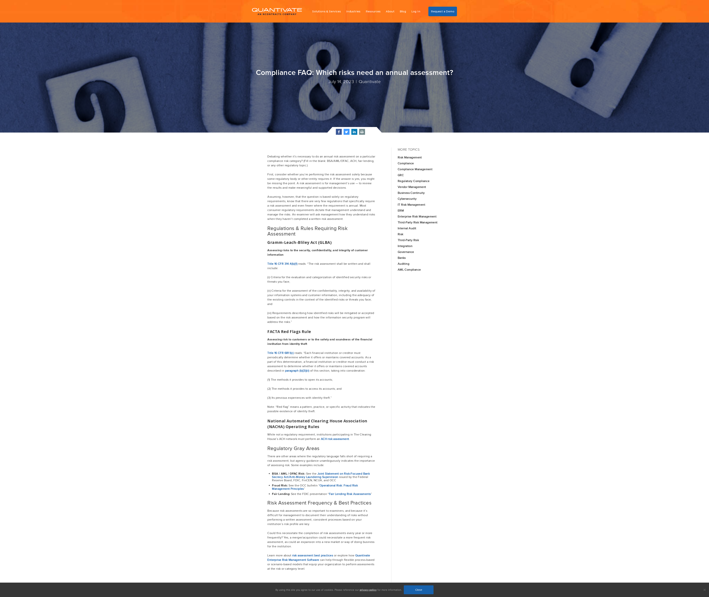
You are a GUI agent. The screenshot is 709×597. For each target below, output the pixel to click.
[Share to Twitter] (347, 133)
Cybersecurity (407, 199)
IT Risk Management (411, 205)
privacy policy (368, 589)
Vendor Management (412, 187)
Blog (403, 11)
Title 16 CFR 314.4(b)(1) (282, 264)
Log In (415, 11)
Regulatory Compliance (413, 181)
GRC (401, 175)
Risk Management (410, 157)
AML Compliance (409, 270)
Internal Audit (407, 228)
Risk (400, 234)
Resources (373, 11)
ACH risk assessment (335, 439)
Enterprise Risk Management (417, 216)
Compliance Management (415, 169)
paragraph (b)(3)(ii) (297, 371)
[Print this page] (362, 133)
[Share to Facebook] (339, 133)
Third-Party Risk (408, 240)
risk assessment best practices (312, 555)
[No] (704, 590)
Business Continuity (411, 193)
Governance (406, 252)
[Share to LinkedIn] (354, 133)
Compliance (406, 163)
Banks (402, 258)
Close (418, 589)
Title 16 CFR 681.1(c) (280, 353)
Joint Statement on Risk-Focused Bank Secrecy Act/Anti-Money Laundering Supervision (321, 475)
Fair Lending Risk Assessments (350, 494)
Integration (405, 246)
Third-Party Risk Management (418, 222)
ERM (401, 210)
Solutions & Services (326, 11)
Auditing (403, 264)
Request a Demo (442, 11)
